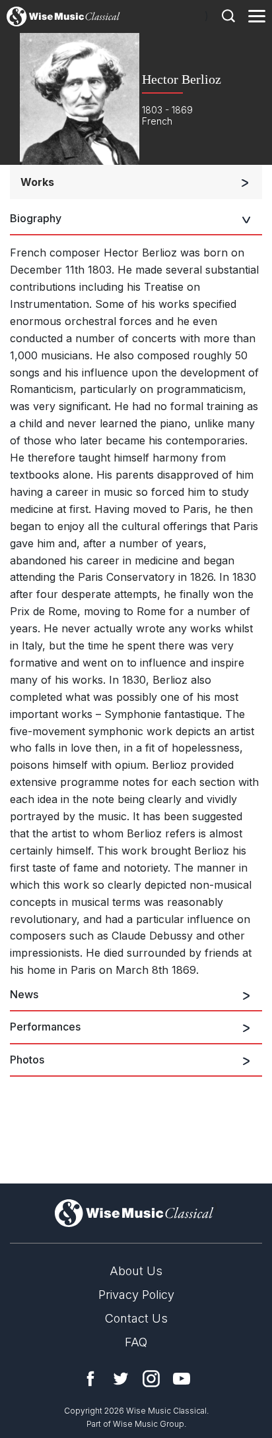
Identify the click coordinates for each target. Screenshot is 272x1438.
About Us (136, 1271)
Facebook (90, 1378)
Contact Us (136, 1318)
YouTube (181, 1378)
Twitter (120, 1378)
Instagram (151, 1378)
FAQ (136, 1342)
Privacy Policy (136, 1295)
